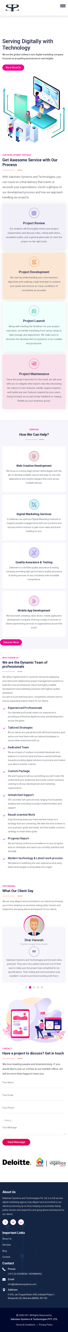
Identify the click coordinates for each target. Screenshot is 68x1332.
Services (6, 1244)
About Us (7, 1238)
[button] (26, 987)
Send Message (16, 1142)
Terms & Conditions (25, 1324)
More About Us (13, 67)
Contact (6, 1257)
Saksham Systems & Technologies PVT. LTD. (34, 1319)
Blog (4, 1251)
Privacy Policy (46, 1324)
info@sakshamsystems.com (22, 1284)
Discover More (11, 642)
